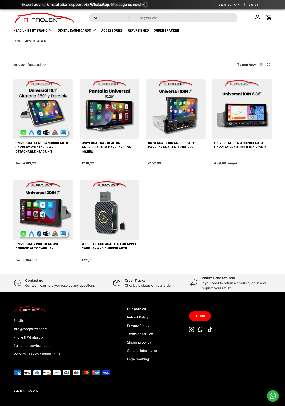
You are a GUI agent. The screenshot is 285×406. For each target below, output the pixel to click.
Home (16, 40)
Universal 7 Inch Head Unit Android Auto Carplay (37, 246)
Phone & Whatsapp (28, 337)
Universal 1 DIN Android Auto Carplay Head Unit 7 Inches (172, 145)
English (253, 4)
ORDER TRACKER (166, 30)
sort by (19, 64)
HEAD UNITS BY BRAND (30, 30)
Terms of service (140, 334)
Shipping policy (139, 342)
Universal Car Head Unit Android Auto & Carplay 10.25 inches (106, 147)
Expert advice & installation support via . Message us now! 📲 (84, 4)
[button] (269, 17)
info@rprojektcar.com (30, 329)
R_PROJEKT (30, 390)
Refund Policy (138, 317)
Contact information (142, 351)
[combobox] (163, 17)
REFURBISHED (138, 30)
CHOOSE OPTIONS (43, 131)
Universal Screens (35, 40)
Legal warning (138, 359)
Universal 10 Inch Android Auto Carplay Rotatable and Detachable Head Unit (41, 147)
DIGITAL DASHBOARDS (74, 30)
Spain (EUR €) (228, 4)
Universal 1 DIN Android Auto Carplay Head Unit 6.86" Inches (240, 145)
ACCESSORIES (112, 30)
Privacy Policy (138, 325)
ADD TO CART (109, 131)
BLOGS (200, 316)
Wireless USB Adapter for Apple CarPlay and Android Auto (109, 246)
